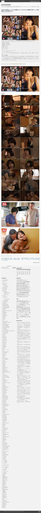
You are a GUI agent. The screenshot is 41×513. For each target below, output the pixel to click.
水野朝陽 (4, 491)
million (3, 393)
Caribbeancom (5, 321)
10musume (4, 289)
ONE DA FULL (5, 410)
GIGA (3, 357)
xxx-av (3, 456)
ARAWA (4, 311)
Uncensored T (5, 448)
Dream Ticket (4, 340)
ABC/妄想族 (4, 308)
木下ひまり (4, 486)
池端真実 (4, 492)
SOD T (3, 431)
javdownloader (6, 5)
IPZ (19, 305)
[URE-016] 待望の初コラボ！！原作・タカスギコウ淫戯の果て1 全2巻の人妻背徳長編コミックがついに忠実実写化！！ (23, 398)
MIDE (25, 307)
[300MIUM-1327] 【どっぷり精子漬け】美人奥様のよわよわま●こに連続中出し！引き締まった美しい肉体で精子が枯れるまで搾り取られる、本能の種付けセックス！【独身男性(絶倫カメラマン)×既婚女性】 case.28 (24, 382)
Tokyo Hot (17, 292)
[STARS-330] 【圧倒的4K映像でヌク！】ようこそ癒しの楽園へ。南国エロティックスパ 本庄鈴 (23, 339)
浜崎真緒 (27, 316)
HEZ (3, 363)
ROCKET (4, 419)
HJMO (3, 365)
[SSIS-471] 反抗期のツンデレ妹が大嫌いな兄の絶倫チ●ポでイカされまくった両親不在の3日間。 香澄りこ (23, 366)
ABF (3, 309)
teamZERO (4, 439)
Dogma (4, 339)
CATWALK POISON (5, 324)
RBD (19, 309)
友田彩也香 (4, 476)
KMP (3, 383)
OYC (3, 413)
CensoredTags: (5, 329)
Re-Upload (4, 418)
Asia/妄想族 (4, 312)
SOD (3, 430)
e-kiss (3, 343)
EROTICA (4, 346)
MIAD (23, 307)
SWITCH (4, 437)
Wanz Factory (4, 454)
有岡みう (4, 484)
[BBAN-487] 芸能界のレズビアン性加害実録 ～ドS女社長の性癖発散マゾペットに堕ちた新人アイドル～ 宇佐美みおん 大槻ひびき (30, 259)
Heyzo (5, 293)
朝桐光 (3, 485)
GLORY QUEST (5, 359)
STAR (29, 309)
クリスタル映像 (5, 467)
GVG (19, 304)
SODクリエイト (5, 432)
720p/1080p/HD (6, 292)
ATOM (3, 313)
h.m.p (3, 360)
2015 (3, 295)
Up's (3, 450)
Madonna (25, 287)
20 (23, 273)
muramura (4, 399)
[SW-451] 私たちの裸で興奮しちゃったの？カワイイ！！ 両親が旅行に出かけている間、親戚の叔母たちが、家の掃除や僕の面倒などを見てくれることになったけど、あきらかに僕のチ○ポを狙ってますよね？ (23, 393)
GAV (3, 356)
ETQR (3, 347)
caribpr (27, 303)
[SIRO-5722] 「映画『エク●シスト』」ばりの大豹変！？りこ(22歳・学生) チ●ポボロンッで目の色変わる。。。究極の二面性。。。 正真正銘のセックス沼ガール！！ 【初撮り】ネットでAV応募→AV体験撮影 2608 (23, 377)
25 (19, 274)
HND (25, 304)
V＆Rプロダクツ (5, 451)
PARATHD (4, 415)
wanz (25, 311)
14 (25, 272)
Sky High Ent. (4, 429)
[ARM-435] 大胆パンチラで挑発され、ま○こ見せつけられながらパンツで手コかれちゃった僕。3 (23, 342)
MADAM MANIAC (5, 386)
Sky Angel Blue (5, 428)
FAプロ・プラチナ (5, 349)
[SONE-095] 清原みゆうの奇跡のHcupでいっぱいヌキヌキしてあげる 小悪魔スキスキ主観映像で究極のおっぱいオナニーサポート (23, 330)
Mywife (4, 402)
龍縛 (3, 507)
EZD (3, 348)
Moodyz (4, 395)
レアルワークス (5, 471)
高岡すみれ (4, 504)
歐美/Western (4, 489)
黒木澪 (3, 505)
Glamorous (4, 358)
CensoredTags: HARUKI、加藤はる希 (8, 330)
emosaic (4, 344)
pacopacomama (5, 414)
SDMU (23, 309)
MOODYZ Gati (5, 398)
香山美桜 (4, 503)
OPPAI (3, 412)
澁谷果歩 (4, 495)
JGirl (3, 378)
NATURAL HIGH (5, 404)
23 (29, 273)
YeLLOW (4, 457)
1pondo (4, 290)
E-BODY (4, 342)
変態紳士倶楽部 (5, 477)
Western (4, 455)
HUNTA (29, 304)
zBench (18, 511)
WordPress (22, 511)
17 (17, 273)
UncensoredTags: (5, 449)
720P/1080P (4, 305)
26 (21, 274)
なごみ (3, 470)
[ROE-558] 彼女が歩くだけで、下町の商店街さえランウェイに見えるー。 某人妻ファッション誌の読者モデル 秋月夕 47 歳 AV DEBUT (23, 355)
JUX (23, 305)
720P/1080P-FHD (5, 306)
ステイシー (4, 468)
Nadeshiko (4, 403)
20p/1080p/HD (5, 301)
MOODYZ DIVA (5, 397)
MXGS (17, 308)
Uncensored (6, 294)
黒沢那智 (4, 506)
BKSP (3, 319)
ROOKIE (4, 420)
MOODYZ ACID (5, 396)
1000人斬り (4, 287)
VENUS (4, 452)
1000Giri (4, 284)
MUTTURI (4, 401)
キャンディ (4, 466)
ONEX (3, 411)
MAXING (4, 392)
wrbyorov (6, 12)
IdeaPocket (4, 367)
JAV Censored (5, 376)
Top (39, 511)
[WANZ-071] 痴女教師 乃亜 (21, 396)
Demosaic (4, 338)
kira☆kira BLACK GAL (6, 382)
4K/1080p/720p (5, 304)
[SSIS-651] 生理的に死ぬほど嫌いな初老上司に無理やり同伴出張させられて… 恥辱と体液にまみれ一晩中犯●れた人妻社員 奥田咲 (23, 334)
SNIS (25, 309)
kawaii (3, 381)
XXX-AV (28, 311)
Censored (4, 283)
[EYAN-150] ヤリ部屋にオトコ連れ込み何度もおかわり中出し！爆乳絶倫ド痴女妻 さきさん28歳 (23, 352)
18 (19, 273)
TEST (3, 440)
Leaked (4, 385)
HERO (3, 361)
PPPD (17, 309)
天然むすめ (22, 296)
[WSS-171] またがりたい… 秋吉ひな (22, 400)
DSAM (3, 341)
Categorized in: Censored (6, 322)
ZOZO (3, 458)
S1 (23, 291)
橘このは (4, 488)
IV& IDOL (4, 375)
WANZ (3, 453)
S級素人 (4, 438)
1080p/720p (4, 288)
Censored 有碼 (5, 326)
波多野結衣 (23, 316)
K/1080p (4, 379)
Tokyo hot (28, 291)
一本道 (3, 472)
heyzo (22, 304)
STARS (4, 435)
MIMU (3, 394)
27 (23, 274)
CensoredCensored (5, 327)
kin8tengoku (19, 307)
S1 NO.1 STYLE (5, 422)
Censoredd (4, 328)
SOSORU (4, 433)
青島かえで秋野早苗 (5, 502)
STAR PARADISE (5, 434)
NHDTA (20, 308)
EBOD (17, 304)
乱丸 (3, 474)
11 (19, 272)
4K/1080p (4, 303)
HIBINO (4, 364)
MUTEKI (4, 400)
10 (17, 272)
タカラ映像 (4, 469)
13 (23, 272)
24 (17, 274)
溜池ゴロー (4, 494)
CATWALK (4, 323)
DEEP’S (4, 337)
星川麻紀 (4, 483)
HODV (26, 304)
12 (21, 272)
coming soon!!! (5, 331)
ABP (20, 302)
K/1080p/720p (5, 380)
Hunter (3, 366)
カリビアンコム (5, 465)
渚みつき (4, 493)
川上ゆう (19, 316)
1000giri (29, 301)
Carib (23, 303)
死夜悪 (3, 490)
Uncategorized (24, 292)
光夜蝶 (3, 475)
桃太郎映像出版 (5, 487)
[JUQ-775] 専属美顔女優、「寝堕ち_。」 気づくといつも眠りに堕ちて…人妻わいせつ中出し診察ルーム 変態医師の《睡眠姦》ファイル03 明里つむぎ (10, 259)
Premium (4, 416)
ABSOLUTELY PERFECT (6, 310)
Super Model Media (5, 436)
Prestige (4, 417)
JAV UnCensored (5, 377)
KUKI (3, 384)
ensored (4, 345)
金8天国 (4, 501)
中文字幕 (4, 473)
